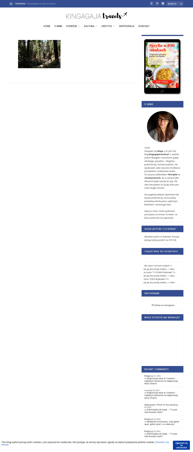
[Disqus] (74, 127)
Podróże (71, 26)
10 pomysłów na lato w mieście (41, 3)
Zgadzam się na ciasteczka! (181, 445)
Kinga (147, 375)
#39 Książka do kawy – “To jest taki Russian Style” (160, 410)
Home (47, 26)
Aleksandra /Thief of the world (159, 404)
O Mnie (58, 26)
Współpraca (126, 26)
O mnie (169, 214)
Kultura (89, 26)
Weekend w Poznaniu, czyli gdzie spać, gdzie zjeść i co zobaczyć (161, 422)
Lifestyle (106, 26)
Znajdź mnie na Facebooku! (161, 251)
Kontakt (144, 26)
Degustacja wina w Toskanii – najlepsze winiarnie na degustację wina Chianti (161, 381)
